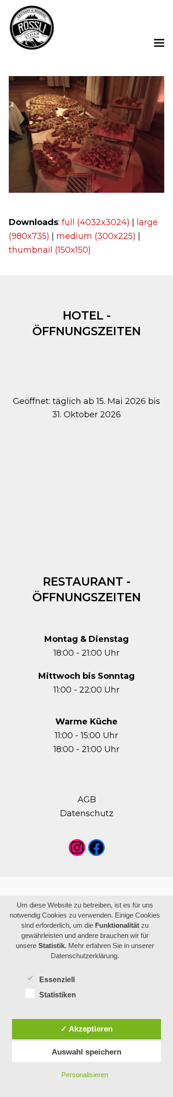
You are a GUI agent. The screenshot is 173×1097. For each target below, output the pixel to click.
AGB (87, 800)
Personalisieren (84, 1075)
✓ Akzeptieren (86, 1029)
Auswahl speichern (86, 1052)
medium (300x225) (96, 236)
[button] (159, 43)
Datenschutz (86, 813)
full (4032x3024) (96, 222)
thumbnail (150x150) (50, 250)
